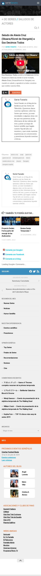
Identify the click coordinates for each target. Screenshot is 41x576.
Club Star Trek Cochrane (12, 514)
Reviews (7, 363)
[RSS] (38, 271)
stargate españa (8, 164)
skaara (18, 161)
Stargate (26, 161)
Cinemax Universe (9, 548)
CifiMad (6, 512)
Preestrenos (8, 333)
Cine (5, 368)
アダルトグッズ (10, 383)
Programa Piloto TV (10, 551)
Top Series (8, 347)
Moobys (6, 545)
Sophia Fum (8, 414)
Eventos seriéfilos (10, 328)
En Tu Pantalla (8, 537)
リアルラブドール (10, 390)
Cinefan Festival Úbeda (10, 452)
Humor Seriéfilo (9, 314)
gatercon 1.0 (7, 158)
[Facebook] (30, 271)
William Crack (9, 406)
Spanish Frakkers (9, 509)
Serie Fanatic (11, 47)
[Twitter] (34, 271)
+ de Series (9, 19)
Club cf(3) (6, 520)
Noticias (7, 308)
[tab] (13, 250)
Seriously (6, 534)
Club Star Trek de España (12, 517)
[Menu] (38, 3)
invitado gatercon (18, 158)
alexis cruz (14, 154)
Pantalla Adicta (8, 542)
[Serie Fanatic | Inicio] (12, 3)
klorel (28, 158)
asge (21, 154)
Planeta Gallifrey (9, 523)
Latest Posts (16, 92)
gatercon (28, 154)
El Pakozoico (8, 540)
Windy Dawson (9, 398)
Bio (6, 92)
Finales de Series (10, 353)
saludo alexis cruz (8, 161)
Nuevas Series (9, 303)
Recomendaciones (11, 358)
